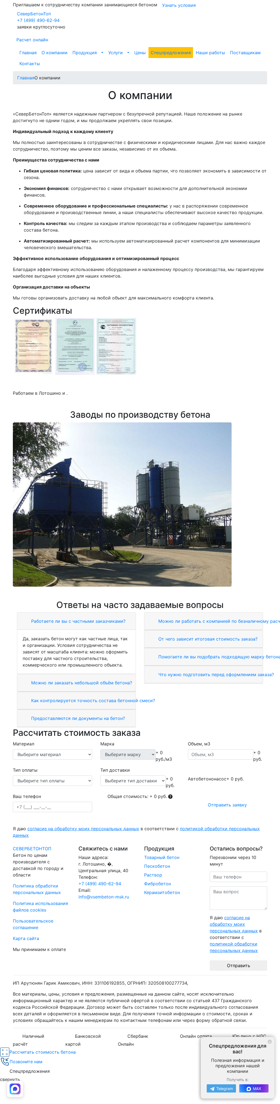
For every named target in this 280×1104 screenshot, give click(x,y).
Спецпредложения (171, 52)
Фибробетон (157, 883)
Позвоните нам (26, 1061)
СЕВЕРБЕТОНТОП (32, 848)
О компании (55, 52)
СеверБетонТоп (34, 13)
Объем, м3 (199, 743)
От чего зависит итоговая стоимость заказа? (207, 639)
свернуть (10, 1079)
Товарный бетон (161, 857)
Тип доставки (115, 770)
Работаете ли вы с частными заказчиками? (78, 621)
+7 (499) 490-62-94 (38, 20)
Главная (28, 52)
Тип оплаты (25, 770)
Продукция (84, 52)
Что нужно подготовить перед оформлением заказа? (215, 674)
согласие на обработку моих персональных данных (83, 828)
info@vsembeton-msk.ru (103, 897)
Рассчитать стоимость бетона (43, 1052)
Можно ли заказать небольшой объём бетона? (81, 682)
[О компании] (140, 504)
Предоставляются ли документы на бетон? (77, 718)
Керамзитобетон (162, 892)
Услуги (115, 52)
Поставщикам (245, 52)
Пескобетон (157, 866)
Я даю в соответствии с (136, 832)
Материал (23, 743)
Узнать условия (179, 5)
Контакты (29, 63)
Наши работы (210, 52)
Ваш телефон (27, 796)
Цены (140, 52)
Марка (107, 743)
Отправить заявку (227, 805)
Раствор (153, 875)
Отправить (238, 965)
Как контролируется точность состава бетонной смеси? (92, 700)
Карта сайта (26, 938)
